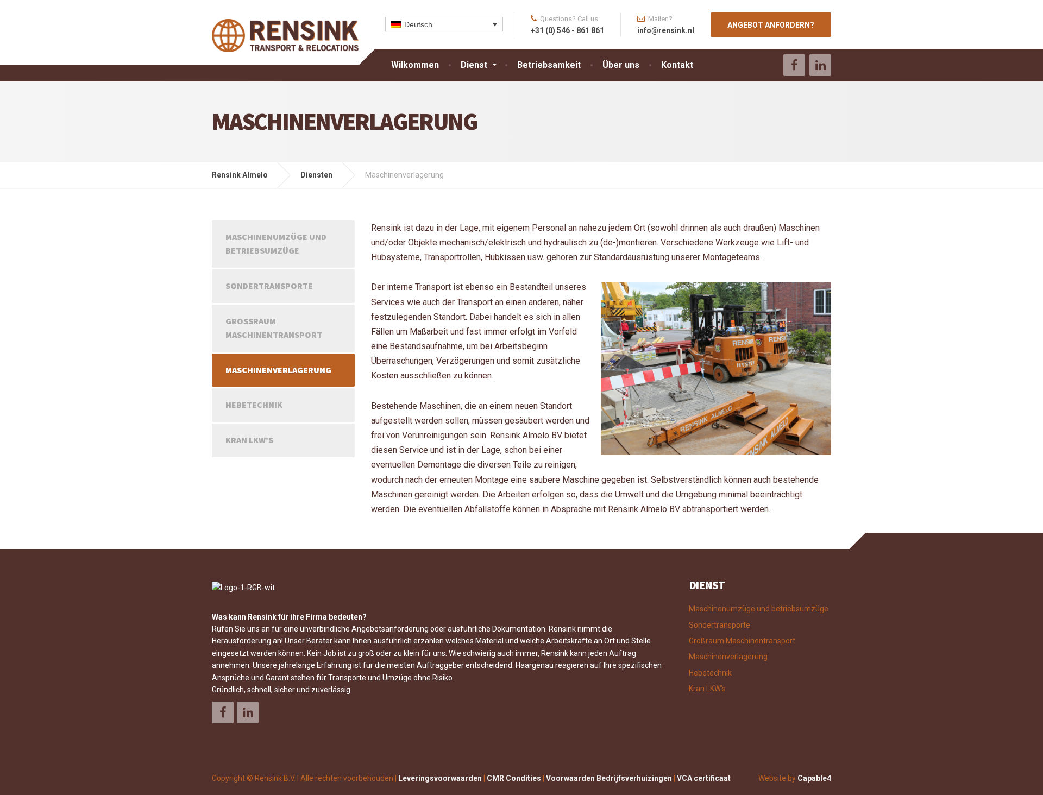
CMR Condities (514, 778)
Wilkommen (415, 65)
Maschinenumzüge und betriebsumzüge (275, 243)
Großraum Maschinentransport (273, 328)
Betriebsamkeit (549, 65)
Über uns (620, 65)
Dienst (474, 65)
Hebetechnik (253, 404)
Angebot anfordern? (770, 25)
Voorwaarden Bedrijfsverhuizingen (609, 778)
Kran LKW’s (249, 439)
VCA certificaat (704, 778)
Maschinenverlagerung (278, 369)
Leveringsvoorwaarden (440, 778)
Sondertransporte (269, 285)
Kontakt (677, 65)
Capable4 (814, 778)
